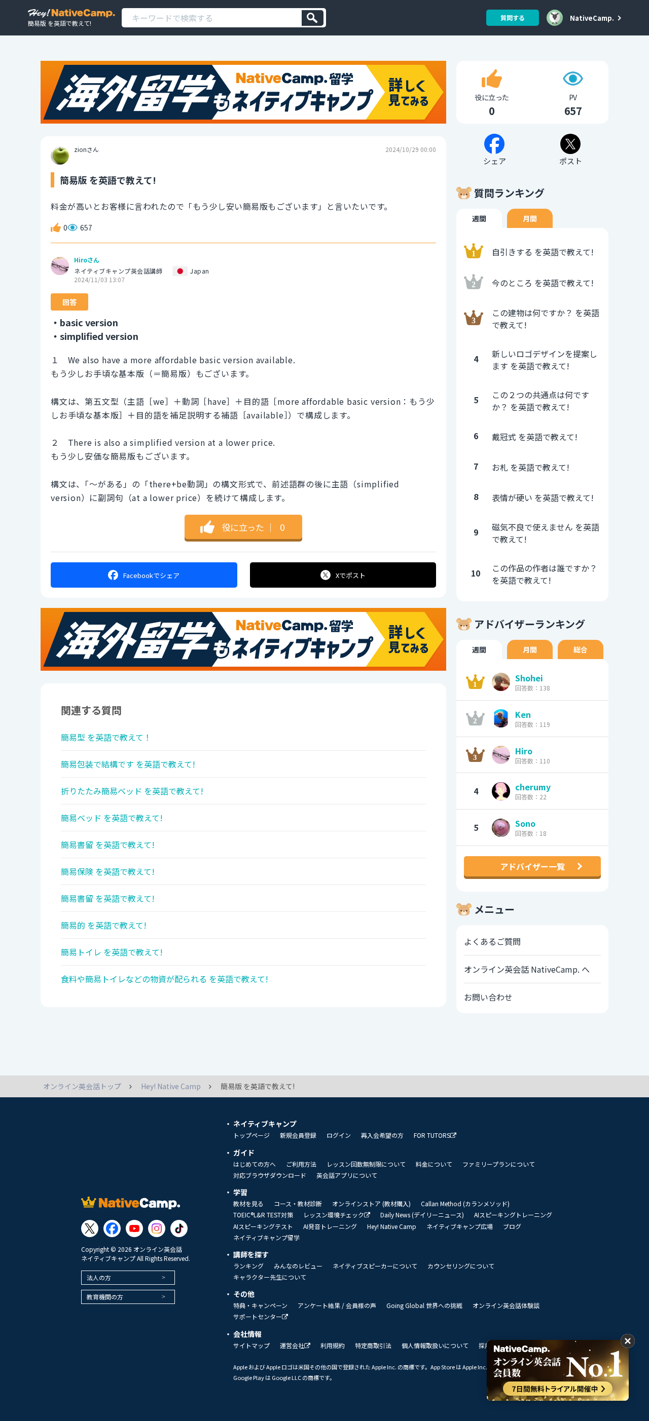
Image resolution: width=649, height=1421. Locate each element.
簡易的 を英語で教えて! (104, 925)
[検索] (312, 18)
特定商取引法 (373, 1345)
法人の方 (99, 1277)
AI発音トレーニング (330, 1226)
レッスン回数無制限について (366, 1164)
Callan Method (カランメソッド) (465, 1204)
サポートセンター (257, 1317)
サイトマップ (251, 1345)
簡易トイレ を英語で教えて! (112, 952)
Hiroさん (86, 260)
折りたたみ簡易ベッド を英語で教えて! (132, 791)
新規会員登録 (298, 1135)
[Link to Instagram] (156, 1228)
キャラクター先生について (269, 1277)
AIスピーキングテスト (263, 1226)
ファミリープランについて (498, 1164)
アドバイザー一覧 (532, 866)
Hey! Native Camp (391, 1226)
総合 (580, 649)
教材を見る (248, 1204)
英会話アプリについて (346, 1175)
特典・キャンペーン (260, 1305)
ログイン (339, 1135)
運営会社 (292, 1345)
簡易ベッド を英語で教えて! (112, 818)
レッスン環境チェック (333, 1215)
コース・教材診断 (298, 1204)
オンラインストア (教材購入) (371, 1204)
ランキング (248, 1266)
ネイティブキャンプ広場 (459, 1226)
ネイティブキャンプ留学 (266, 1238)
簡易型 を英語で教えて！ (106, 737)
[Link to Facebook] (112, 1228)
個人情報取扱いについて (435, 1345)
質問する (512, 17)
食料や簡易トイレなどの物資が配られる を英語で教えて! (164, 979)
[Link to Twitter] (89, 1228)
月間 (530, 218)
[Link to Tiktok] (179, 1228)
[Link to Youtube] (134, 1228)
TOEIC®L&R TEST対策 (263, 1215)
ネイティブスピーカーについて (375, 1266)
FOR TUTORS (432, 1135)
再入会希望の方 (382, 1135)
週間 (479, 218)
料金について (434, 1164)
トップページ (251, 1135)
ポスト (351, 575)
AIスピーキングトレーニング (513, 1215)
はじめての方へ (254, 1164)
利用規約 (332, 1345)
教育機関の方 (105, 1296)
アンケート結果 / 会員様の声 (337, 1305)
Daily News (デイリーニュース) (422, 1215)
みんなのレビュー (298, 1266)
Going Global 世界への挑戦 (424, 1305)
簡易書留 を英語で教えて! (108, 844)
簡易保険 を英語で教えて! (108, 871)
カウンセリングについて (460, 1266)
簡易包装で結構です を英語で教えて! (128, 764)
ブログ (512, 1226)
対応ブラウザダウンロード (269, 1175)
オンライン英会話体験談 (506, 1305)
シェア (151, 575)
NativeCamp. (592, 18)
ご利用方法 (301, 1164)
